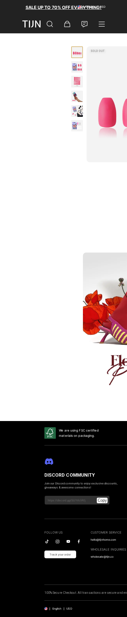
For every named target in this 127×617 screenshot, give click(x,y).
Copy (102, 500)
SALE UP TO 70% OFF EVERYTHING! (64, 7)
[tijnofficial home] (31, 24)
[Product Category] (101, 24)
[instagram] (57, 541)
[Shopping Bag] (67, 24)
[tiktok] (47, 541)
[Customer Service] (84, 24)
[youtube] (68, 541)
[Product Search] (50, 24)
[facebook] (78, 541)
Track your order (60, 554)
